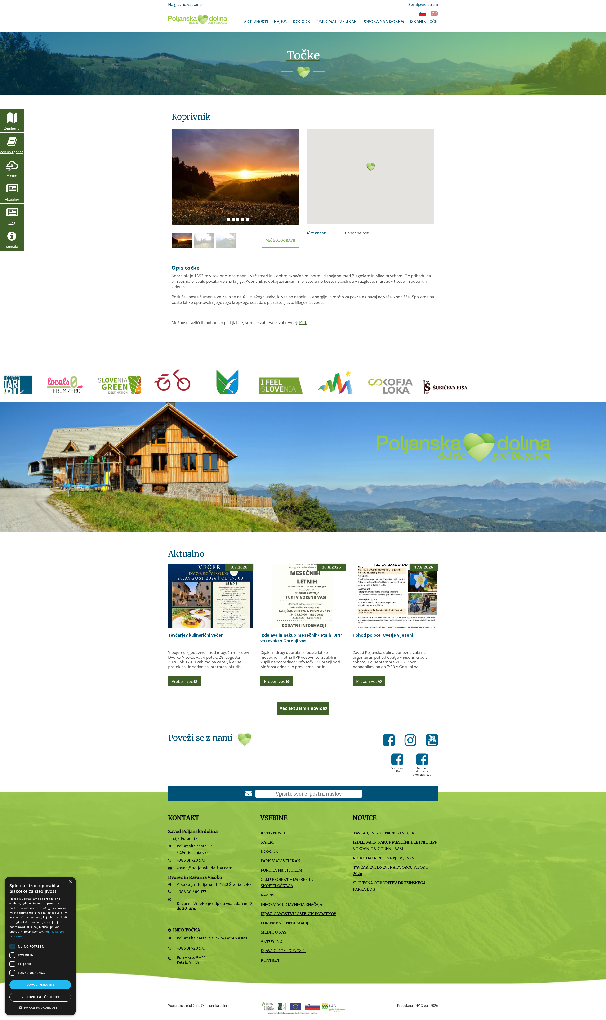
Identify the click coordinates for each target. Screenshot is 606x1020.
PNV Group (422, 1005)
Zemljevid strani (423, 4)
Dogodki (302, 21)
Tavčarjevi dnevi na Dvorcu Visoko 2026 (390, 870)
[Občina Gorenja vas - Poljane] (75, 388)
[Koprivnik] (235, 177)
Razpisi (268, 895)
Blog (12, 223)
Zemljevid (12, 128)
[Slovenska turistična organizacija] (129, 388)
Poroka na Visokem (383, 21)
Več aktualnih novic (301, 708)
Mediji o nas (273, 932)
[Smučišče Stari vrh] (401, 388)
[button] (370, 173)
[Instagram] (412, 741)
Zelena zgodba (11, 152)
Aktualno (12, 199)
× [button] (70, 882)
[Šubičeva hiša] (293, 388)
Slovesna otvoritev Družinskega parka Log (389, 886)
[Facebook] (390, 741)
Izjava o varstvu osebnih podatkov (298, 913)
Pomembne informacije (286, 923)
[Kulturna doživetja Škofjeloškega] (347, 388)
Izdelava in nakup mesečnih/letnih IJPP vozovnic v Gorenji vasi (301, 638)
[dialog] (40, 946)
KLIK (303, 322)
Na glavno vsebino (185, 4)
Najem (280, 21)
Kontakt (12, 246)
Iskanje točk (423, 21)
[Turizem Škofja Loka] (238, 388)
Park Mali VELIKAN (337, 21)
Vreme (12, 175)
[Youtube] (432, 741)
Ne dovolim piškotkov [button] (40, 997)
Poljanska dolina (217, 1005)
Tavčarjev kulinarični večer (195, 635)
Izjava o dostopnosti (283, 950)
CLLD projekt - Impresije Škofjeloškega (287, 882)
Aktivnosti (256, 21)
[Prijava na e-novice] (248, 794)
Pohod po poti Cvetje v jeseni (383, 635)
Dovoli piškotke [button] (40, 985)
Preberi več (183, 681)
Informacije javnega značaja (291, 904)
